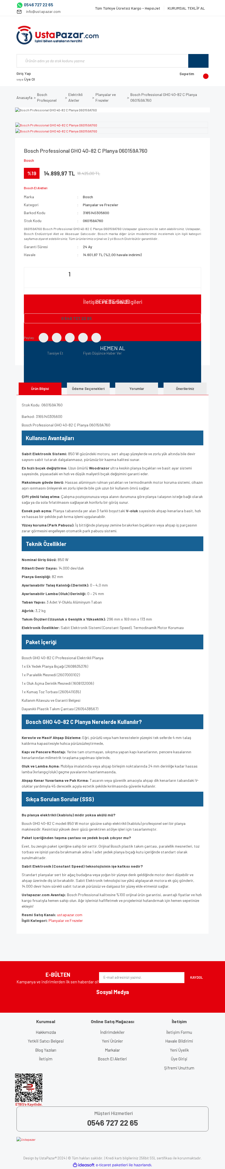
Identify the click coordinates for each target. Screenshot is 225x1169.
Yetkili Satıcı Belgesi (46, 1040)
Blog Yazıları (45, 1050)
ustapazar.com (69, 914)
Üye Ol (25, 79)
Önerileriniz (185, 388)
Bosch (29, 160)
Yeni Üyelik (179, 1050)
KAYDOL (196, 977)
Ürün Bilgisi (40, 388)
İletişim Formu (179, 1032)
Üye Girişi (179, 1058)
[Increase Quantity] (110, 280)
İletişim (45, 1058)
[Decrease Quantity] (28, 280)
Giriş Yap (23, 73)
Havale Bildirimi (179, 1040)
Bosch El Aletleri (112, 1058)
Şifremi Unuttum (179, 1067)
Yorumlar (137, 388)
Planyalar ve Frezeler (100, 204)
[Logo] (57, 35)
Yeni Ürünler (112, 1040)
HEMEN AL (112, 348)
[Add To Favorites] (25, 353)
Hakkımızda (46, 1032)
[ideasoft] (84, 1165)
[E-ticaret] (112, 1164)
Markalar (112, 1050)
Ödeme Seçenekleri (88, 388)
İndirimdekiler (112, 1032)
